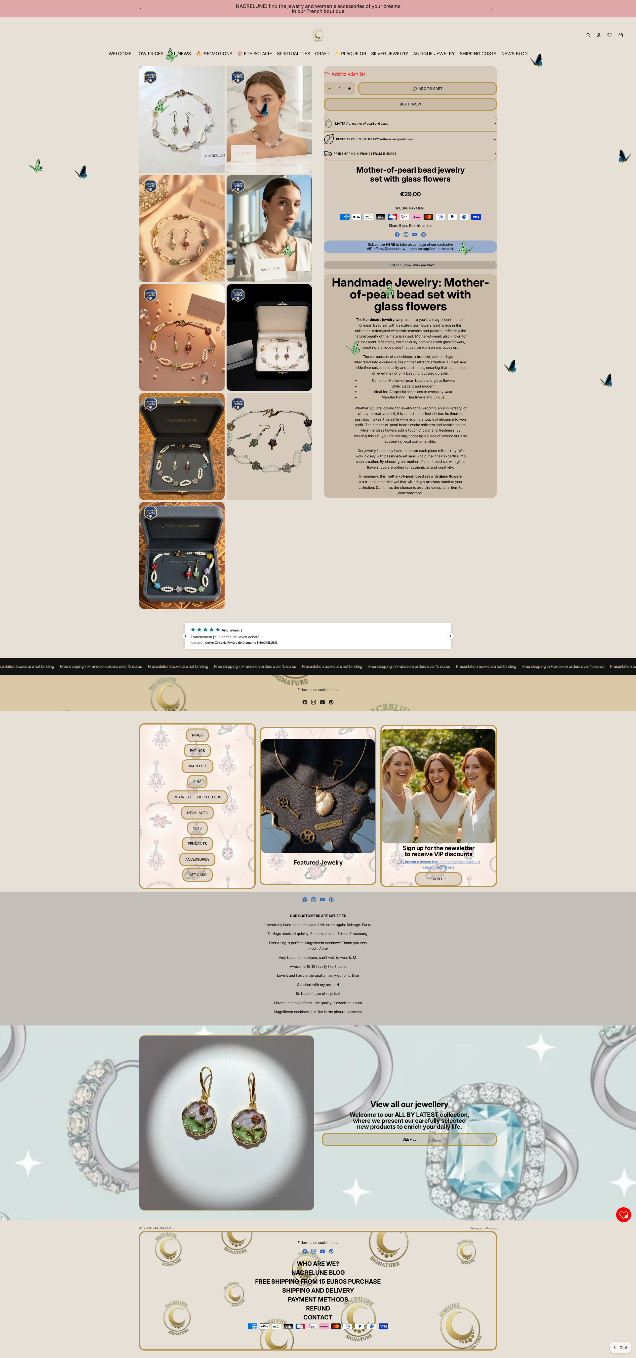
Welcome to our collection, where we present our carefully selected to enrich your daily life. (409, 1120)
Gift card (197, 875)
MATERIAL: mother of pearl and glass (361, 123)
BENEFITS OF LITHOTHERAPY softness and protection (374, 139)
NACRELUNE (163, 1228)
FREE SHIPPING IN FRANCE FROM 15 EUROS (365, 153)
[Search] (588, 35)
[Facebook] (397, 235)
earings (197, 750)
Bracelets (197, 766)
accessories (197, 859)
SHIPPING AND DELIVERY (318, 1290)
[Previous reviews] (185, 636)
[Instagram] (406, 235)
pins (197, 781)
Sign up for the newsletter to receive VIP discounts (438, 851)
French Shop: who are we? (412, 265)
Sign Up (439, 879)
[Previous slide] (140, 8)
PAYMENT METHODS (318, 1299)
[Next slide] (491, 8)
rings (197, 735)
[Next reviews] (450, 636)
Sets (197, 828)
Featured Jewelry (318, 862)
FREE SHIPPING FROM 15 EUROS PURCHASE (318, 1281)
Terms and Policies (483, 1228)
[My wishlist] (609, 35)
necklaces (197, 813)
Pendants (197, 843)
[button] (318, 636)
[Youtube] (415, 235)
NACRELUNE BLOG (318, 1272)
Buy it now (410, 104)
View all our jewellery (409, 1104)
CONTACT (318, 1317)
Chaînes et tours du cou (197, 797)
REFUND (318, 1308)
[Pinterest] (424, 235)
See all (409, 1139)
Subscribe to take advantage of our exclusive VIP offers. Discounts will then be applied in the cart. (410, 246)
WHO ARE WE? (318, 1263)
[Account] (598, 35)
